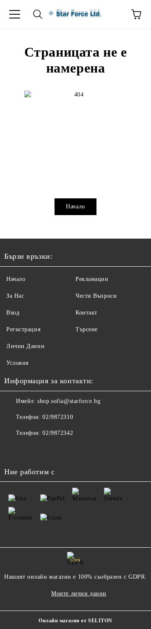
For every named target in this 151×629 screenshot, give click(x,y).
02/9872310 (57, 417)
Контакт (86, 312)
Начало (75, 206)
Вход (12, 312)
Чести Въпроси (96, 296)
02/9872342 (57, 433)
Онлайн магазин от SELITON (75, 621)
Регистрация (23, 329)
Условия (17, 363)
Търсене (87, 329)
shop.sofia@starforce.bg (68, 401)
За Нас (15, 296)
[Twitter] (33, 450)
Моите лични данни (79, 593)
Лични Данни (25, 346)
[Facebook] (15, 450)
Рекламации (92, 279)
